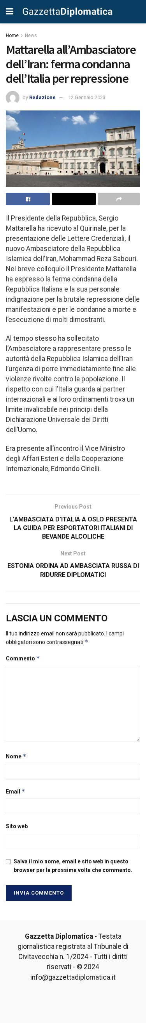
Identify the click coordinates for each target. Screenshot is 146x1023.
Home (12, 35)
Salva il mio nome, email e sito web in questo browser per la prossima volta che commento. (73, 865)
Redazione (42, 97)
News (31, 35)
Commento (23, 658)
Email (15, 791)
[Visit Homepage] (67, 11)
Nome (16, 756)
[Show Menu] (9, 11)
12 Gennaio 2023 (87, 97)
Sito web (17, 826)
